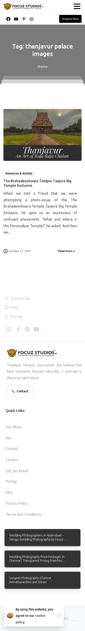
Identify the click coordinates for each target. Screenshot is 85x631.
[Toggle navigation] (77, 6)
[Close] (59, 615)
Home (43, 67)
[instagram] (31, 19)
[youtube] (16, 19)
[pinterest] (24, 19)
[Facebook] (8, 19)
